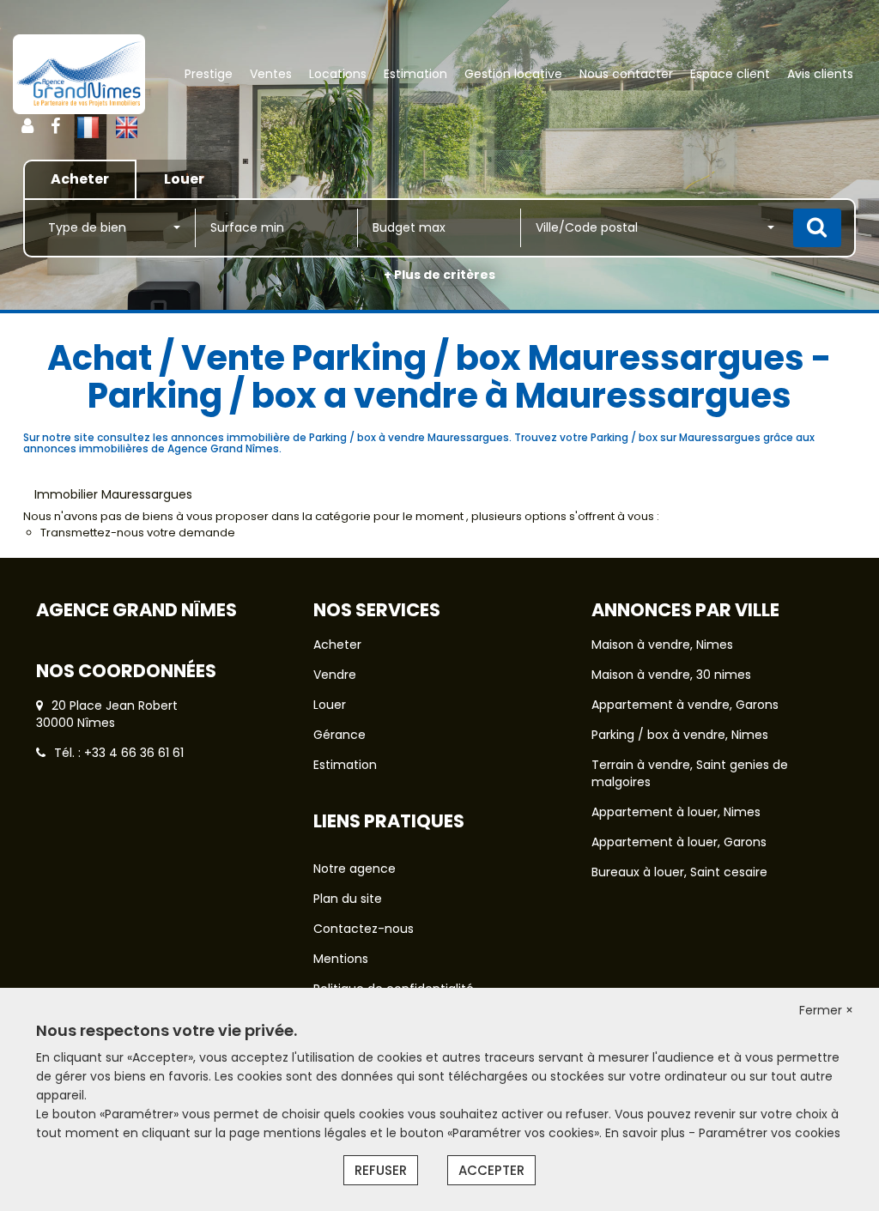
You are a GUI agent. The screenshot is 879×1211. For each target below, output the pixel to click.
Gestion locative (513, 73)
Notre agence (354, 868)
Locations (338, 73)
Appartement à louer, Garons (679, 842)
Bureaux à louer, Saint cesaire (679, 872)
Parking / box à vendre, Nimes (679, 734)
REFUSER (381, 1170)
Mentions (340, 958)
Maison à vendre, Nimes (662, 644)
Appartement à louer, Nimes (676, 811)
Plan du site (347, 898)
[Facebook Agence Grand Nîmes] (55, 126)
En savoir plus (646, 1132)
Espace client (730, 73)
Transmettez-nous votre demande (137, 532)
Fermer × (826, 1010)
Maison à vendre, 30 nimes (671, 674)
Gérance (339, 734)
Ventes (271, 73)
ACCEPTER (491, 1170)
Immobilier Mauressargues (113, 494)
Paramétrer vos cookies (769, 1132)
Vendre (334, 674)
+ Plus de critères (439, 274)
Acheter (337, 644)
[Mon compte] (27, 126)
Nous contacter (626, 73)
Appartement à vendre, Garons (685, 704)
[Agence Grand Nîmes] (79, 74)
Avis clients (820, 73)
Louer (329, 704)
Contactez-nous (363, 928)
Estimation (415, 73)
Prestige (209, 73)
